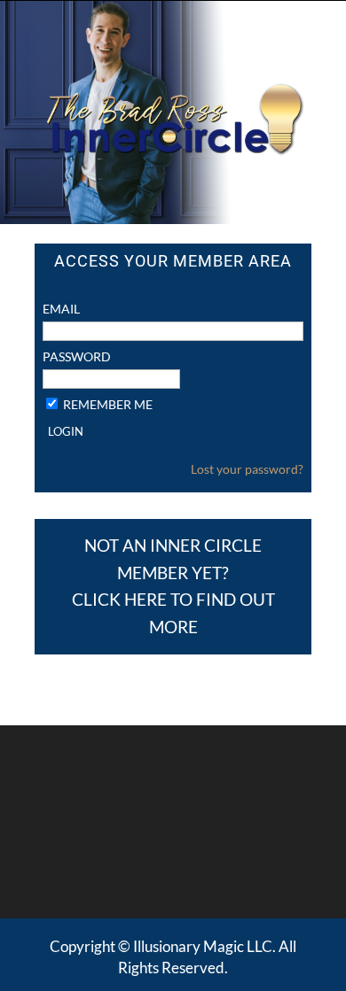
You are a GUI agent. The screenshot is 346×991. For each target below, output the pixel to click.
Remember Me (108, 404)
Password (77, 356)
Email (61, 308)
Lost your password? (247, 468)
